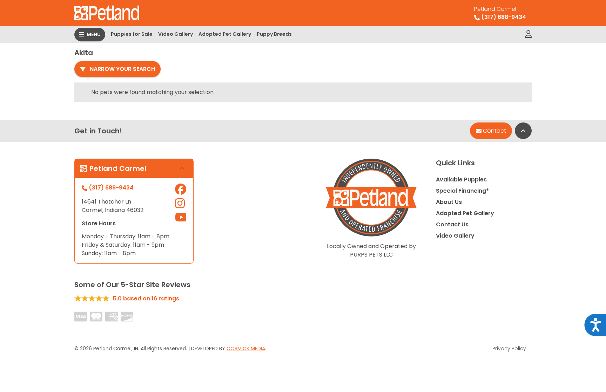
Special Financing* (462, 191)
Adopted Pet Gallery (224, 34)
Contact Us (452, 224)
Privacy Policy (509, 348)
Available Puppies (461, 179)
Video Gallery (175, 34)
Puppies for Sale (132, 34)
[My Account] (528, 34)
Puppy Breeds (274, 34)
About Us (449, 202)
